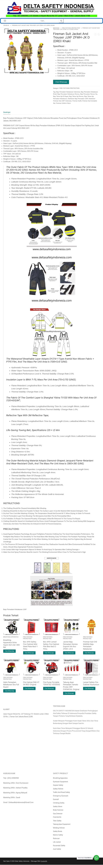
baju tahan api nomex (76, 96)
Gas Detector (57, 813)
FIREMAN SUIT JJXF (11, 125)
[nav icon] (5, 21)
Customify (44, 861)
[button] (46, 31)
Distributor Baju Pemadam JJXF (78, 98)
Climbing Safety (58, 803)
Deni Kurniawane (22, 783)
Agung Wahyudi (21, 793)
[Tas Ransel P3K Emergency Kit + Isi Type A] (99, 34)
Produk (6, 25)
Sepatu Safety (58, 785)
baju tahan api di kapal (60, 96)
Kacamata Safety (59, 845)
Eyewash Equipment (60, 781)
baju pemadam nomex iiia (88, 94)
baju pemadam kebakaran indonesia (68, 92)
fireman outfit (76, 101)
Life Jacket (57, 842)
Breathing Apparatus (60, 778)
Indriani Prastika (21, 788)
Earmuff (56, 799)
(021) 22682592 (13, 778)
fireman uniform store (63, 103)
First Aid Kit (57, 817)
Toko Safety (57, 821)
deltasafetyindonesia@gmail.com (21, 802)
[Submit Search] (61, 21)
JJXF (25, 609)
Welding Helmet (58, 828)
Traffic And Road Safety (61, 792)
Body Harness (58, 810)
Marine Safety (58, 835)
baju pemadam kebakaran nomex (68, 94)
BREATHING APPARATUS (11, 637)
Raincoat (56, 838)
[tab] (6, 112)
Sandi (18, 797)
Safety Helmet (58, 789)
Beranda (56, 28)
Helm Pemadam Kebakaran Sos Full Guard (11, 684)
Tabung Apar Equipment (61, 824)
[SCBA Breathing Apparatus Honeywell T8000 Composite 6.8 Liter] (95, 34)
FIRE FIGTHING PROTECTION (71, 28)
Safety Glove (57, 806)
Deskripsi (6, 112)
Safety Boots (57, 831)
